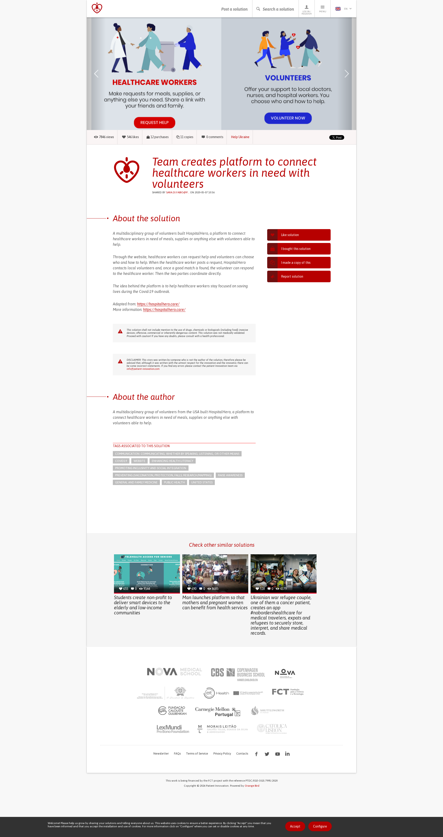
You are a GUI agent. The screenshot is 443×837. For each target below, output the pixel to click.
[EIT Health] (233, 693)
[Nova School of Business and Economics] (284, 673)
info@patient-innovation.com (143, 368)
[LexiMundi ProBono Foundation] (173, 729)
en (345, 8)
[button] (103, 73)
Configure (320, 826)
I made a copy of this (296, 262)
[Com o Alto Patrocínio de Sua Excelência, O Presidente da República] (166, 693)
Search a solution (278, 9)
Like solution (290, 235)
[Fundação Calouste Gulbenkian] (172, 710)
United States (202, 482)
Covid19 (121, 461)
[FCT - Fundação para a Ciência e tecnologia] (289, 692)
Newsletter (161, 753)
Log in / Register (307, 12)
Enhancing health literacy (172, 461)
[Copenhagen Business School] (238, 675)
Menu (322, 11)
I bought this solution (296, 249)
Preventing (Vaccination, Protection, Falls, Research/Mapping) (163, 475)
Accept (295, 826)
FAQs (177, 753)
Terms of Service (197, 753)
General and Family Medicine (136, 482)
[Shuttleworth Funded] (267, 710)
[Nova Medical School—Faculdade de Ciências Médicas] (174, 672)
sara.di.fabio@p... (177, 192)
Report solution (292, 276)
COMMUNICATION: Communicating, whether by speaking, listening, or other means (177, 453)
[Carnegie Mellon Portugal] (218, 712)
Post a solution (234, 9)
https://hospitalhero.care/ (158, 304)
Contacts (242, 753)
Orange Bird (252, 785)
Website (139, 461)
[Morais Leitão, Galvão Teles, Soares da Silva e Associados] (223, 729)
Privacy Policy (222, 753)
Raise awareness (230, 475)
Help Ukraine (240, 137)
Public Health (174, 482)
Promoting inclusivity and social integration (150, 468)
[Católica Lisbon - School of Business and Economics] (272, 729)
